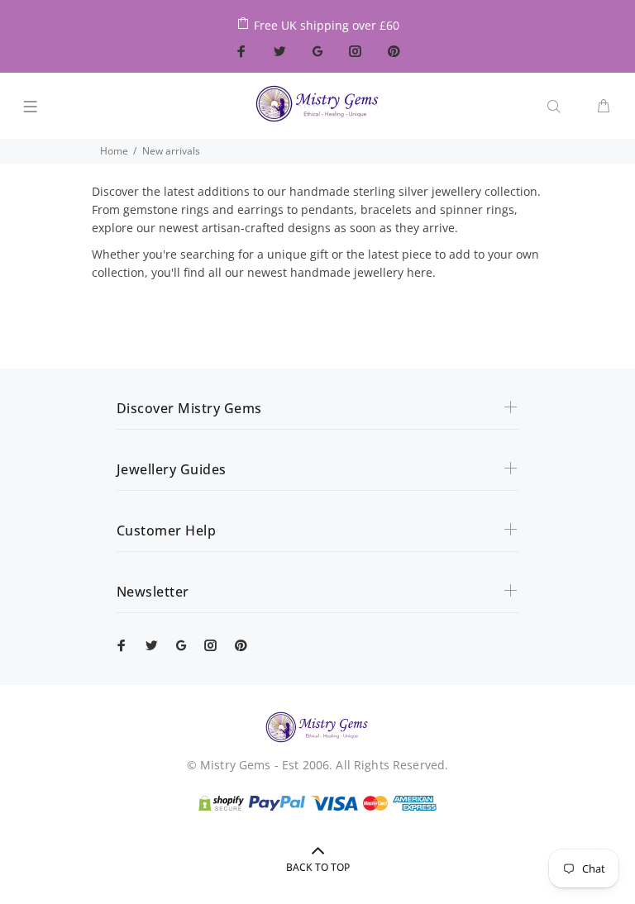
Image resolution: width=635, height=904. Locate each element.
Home (114, 151)
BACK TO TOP (318, 867)
